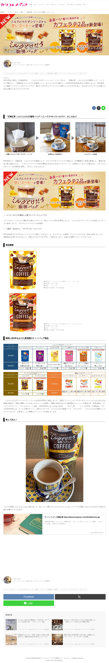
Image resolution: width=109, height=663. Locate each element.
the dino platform (57, 660)
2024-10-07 (17, 63)
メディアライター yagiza (21, 65)
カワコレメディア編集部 (41, 65)
